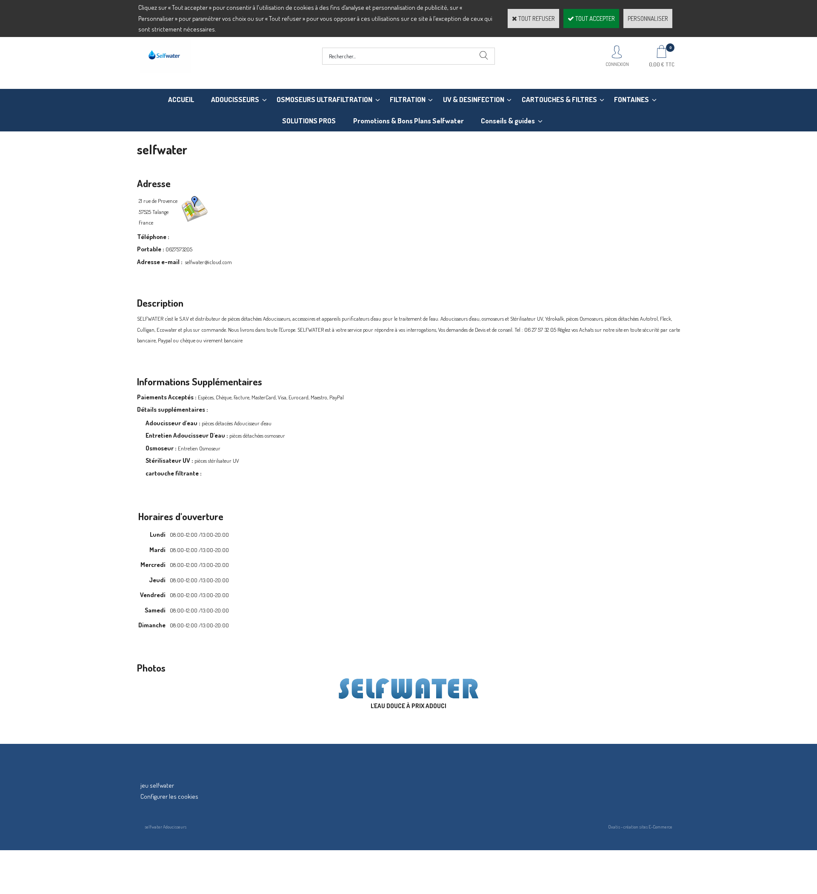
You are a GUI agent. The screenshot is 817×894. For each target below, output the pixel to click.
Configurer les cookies (169, 796)
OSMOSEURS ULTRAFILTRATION (324, 99)
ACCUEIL (181, 99)
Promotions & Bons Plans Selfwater (408, 120)
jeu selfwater (157, 785)
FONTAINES (631, 99)
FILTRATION (408, 99)
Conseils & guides (508, 120)
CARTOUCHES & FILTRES (559, 99)
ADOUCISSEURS (235, 99)
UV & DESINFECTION (473, 99)
